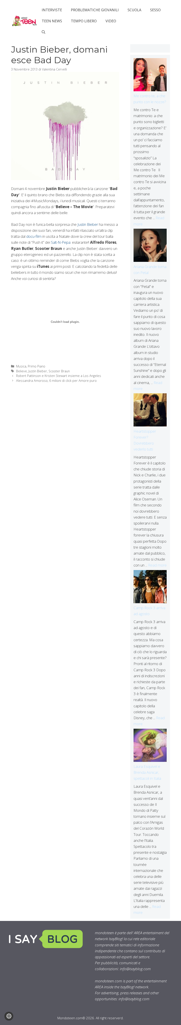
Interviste (52, 10)
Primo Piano (36, 366)
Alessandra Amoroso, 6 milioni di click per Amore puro (56, 380)
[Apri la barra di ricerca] (43, 32)
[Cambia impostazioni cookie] (8, 1016)
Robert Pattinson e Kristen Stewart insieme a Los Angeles (58, 376)
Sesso (155, 10)
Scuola (134, 10)
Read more (157, 565)
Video (111, 21)
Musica (21, 366)
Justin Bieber (87, 224)
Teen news (52, 21)
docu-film (33, 236)
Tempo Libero (84, 21)
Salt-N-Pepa (60, 242)
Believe (21, 371)
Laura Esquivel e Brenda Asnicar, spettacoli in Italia (147, 772)
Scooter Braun (59, 371)
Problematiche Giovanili (95, 10)
